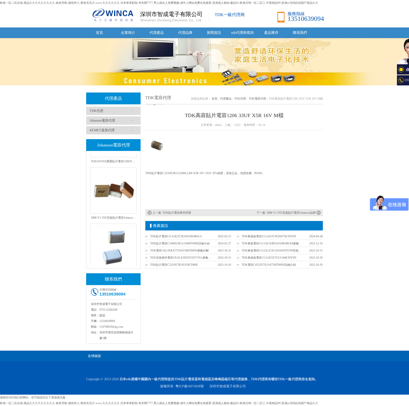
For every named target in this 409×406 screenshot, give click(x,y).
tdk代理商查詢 (242, 33)
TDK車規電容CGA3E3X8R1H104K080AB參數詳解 (273, 243)
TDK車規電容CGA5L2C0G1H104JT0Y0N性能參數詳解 (273, 250)
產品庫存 (271, 33)
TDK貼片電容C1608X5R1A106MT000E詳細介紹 (180, 243)
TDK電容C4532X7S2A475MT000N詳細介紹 (269, 264)
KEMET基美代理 (102, 130)
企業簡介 (128, 33)
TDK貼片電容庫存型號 (176, 212)
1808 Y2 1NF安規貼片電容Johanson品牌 (291, 212)
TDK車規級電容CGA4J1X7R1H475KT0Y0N (269, 236)
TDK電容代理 (257, 98)
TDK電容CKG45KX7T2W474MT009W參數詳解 (179, 250)
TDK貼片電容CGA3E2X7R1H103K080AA (176, 236)
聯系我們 (300, 33)
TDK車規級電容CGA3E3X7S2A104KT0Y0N (269, 257)
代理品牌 (185, 33)
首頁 (99, 33)
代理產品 (157, 33)
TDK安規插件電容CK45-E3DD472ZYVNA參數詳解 (181, 257)
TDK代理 (96, 111)
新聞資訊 (214, 33)
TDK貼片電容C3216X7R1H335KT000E (174, 264)
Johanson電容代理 (102, 120)
